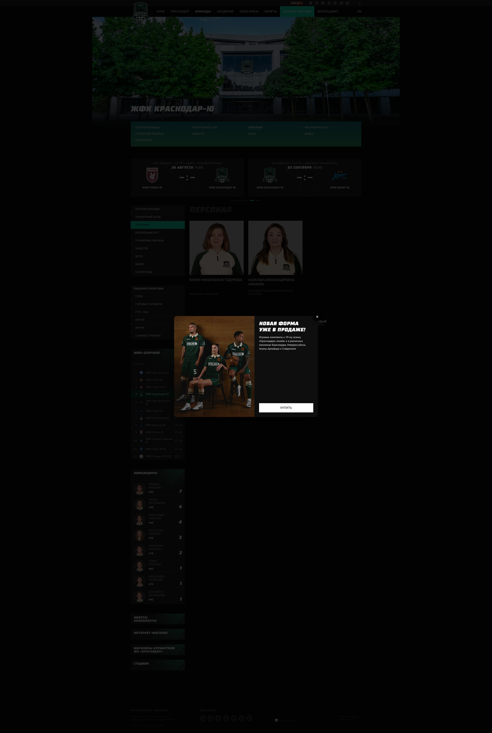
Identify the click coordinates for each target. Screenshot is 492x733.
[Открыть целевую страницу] (246, 366)
